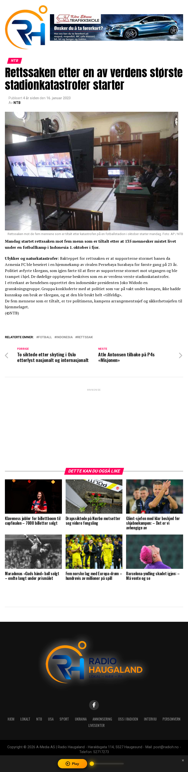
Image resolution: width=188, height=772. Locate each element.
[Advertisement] (94, 426)
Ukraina (81, 719)
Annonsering (102, 719)
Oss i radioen (128, 719)
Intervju (150, 719)
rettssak (85, 337)
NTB (17, 103)
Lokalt (25, 719)
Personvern (171, 719)
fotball (45, 337)
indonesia (64, 337)
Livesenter (96, 725)
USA (51, 719)
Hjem (11, 719)
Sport (64, 719)
